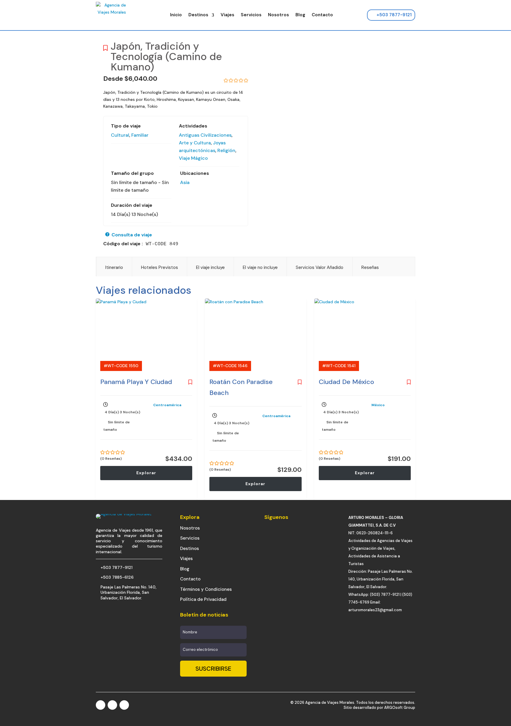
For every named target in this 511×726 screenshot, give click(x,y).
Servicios (251, 15)
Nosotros (278, 15)
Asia (185, 182)
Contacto (322, 15)
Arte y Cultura (195, 143)
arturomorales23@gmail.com (375, 609)
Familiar (139, 135)
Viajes (227, 15)
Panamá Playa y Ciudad (136, 381)
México (378, 405)
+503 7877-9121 (394, 15)
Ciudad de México (346, 381)
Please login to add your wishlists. (105, 49)
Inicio (176, 15)
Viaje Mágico (193, 158)
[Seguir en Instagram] (112, 705)
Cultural (120, 135)
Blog (300, 15)
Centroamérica (167, 405)
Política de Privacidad (203, 599)
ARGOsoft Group (399, 707)
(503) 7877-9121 (385, 594)
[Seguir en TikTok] (124, 705)
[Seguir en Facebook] (100, 705)
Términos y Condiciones (206, 589)
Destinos (198, 15)
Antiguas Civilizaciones (205, 135)
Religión (226, 150)
